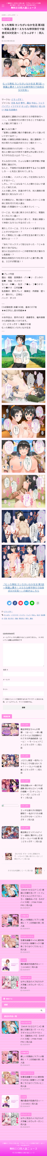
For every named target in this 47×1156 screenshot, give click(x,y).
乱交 (38, 615)
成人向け (11, 618)
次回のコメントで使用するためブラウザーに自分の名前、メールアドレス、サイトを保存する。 (23, 700)
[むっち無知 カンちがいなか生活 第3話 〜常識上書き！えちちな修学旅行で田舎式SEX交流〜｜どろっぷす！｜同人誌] (26, 603)
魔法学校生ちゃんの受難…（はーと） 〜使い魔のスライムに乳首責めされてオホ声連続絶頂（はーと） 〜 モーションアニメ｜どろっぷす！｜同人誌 (32, 738)
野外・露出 (29, 618)
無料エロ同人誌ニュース (23, 7)
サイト (5, 689)
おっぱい (7, 615)
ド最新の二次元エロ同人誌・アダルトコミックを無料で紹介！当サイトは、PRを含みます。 (23, 1144)
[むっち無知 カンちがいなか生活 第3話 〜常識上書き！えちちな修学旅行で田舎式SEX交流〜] (23, 366)
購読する (9, 999)
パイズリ (22, 615)
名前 (5, 670)
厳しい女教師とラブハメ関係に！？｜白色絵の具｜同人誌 (32, 922)
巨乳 (5, 618)
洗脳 (16, 618)
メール (6, 679)
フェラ (28, 615)
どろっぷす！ (17, 99)
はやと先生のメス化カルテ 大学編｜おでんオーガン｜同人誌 (32, 984)
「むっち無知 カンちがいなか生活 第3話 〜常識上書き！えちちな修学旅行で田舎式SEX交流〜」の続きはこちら (23, 587)
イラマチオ (14, 615)
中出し (33, 615)
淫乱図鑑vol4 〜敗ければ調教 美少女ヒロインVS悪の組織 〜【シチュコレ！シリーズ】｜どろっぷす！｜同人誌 (32, 791)
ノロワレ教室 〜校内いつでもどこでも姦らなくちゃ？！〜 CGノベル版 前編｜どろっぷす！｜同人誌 (31, 766)
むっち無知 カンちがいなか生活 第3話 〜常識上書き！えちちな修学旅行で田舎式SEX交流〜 (23, 87)
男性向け (22, 618)
